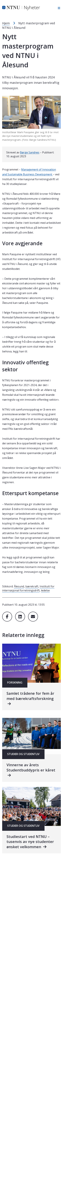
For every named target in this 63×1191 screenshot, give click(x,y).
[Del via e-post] (33, 617)
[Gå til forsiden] (21, 8)
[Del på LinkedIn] (20, 617)
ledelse (45, 590)
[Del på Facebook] (7, 617)
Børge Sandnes (29, 152)
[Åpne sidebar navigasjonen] (58, 8)
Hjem (6, 23)
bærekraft (31, 586)
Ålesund (19, 586)
